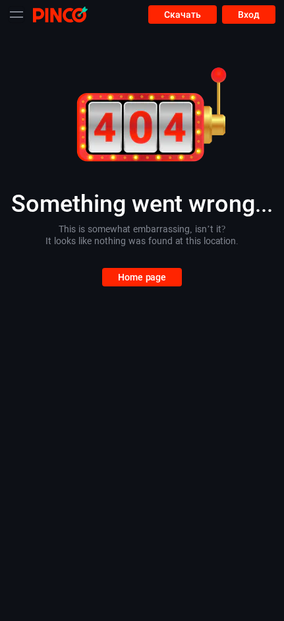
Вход (249, 14)
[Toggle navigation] (16, 14)
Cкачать (182, 14)
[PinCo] (60, 14)
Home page (142, 277)
